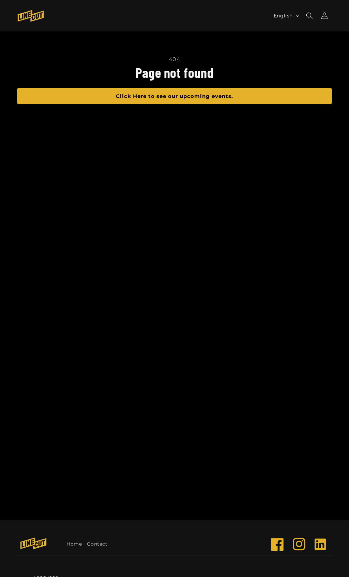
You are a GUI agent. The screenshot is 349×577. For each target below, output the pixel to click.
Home (74, 544)
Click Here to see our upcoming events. (174, 96)
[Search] (309, 15)
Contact (97, 544)
